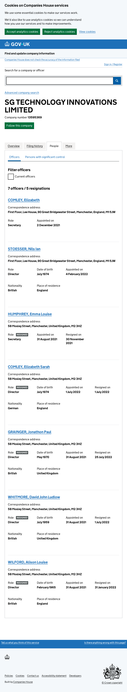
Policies (9, 675)
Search (117, 81)
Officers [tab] (14, 157)
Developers (75, 675)
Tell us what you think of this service (20, 642)
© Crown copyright (112, 682)
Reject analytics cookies (59, 31)
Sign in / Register (113, 64)
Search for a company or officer (24, 70)
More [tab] (69, 146)
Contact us (33, 675)
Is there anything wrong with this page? (105, 642)
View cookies (87, 31)
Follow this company (19, 125)
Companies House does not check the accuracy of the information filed (42, 59)
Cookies (20, 675)
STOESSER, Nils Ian (24, 249)
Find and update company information (30, 53)
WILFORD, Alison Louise (28, 562)
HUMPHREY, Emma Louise (30, 314)
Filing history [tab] (35, 146)
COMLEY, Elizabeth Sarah (29, 366)
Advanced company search (22, 92)
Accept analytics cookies (22, 31)
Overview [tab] (14, 146)
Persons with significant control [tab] (45, 157)
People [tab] (54, 146)
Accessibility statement (54, 675)
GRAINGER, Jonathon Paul (29, 432)
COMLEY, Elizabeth (24, 200)
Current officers (25, 176)
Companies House (23, 681)
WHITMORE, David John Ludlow (34, 497)
